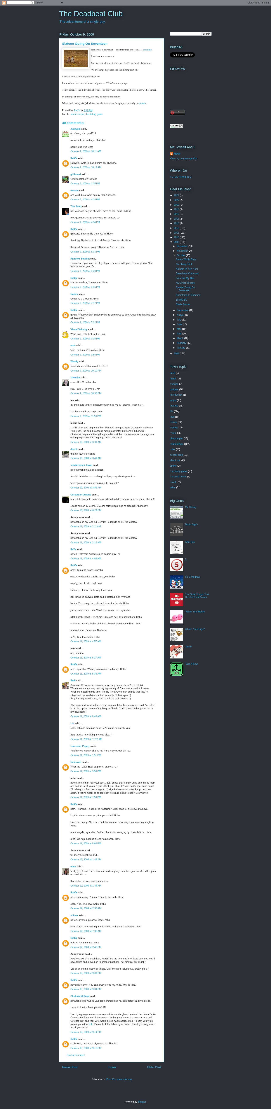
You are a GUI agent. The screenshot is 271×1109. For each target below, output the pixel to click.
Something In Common (188, 295)
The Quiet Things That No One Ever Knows (197, 596)
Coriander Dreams (80, 494)
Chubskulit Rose (79, 996)
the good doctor (178, 476)
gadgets (174, 389)
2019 (177, 204)
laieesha (75, 377)
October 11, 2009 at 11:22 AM (86, 739)
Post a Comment (76, 1055)
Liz (72, 723)
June (180, 324)
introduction (176, 394)
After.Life (190, 542)
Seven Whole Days (186, 259)
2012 (177, 228)
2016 (177, 214)
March (180, 338)
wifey (173, 487)
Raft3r (73, 158)
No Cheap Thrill (184, 264)
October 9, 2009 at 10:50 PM (85, 393)
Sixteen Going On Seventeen (185, 289)
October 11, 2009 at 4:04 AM (85, 558)
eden (73, 866)
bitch (172, 373)
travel (173, 482)
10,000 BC (181, 299)
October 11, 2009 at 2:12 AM (85, 542)
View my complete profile (183, 158)
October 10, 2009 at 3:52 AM (85, 487)
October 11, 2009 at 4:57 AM (85, 641)
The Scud (75, 206)
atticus (74, 915)
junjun (173, 400)
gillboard (75, 174)
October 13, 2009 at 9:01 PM (85, 973)
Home (112, 1067)
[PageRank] (176, 127)
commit (142, 103)
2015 (177, 218)
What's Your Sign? (195, 629)
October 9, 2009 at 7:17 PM (85, 303)
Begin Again (191, 524)
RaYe (73, 549)
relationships (77, 114)
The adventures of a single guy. (83, 21)
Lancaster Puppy (80, 746)
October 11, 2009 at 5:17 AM (85, 657)
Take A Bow (191, 664)
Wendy (74, 361)
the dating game (94, 114)
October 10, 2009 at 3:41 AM (85, 458)
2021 (177, 195)
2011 (177, 232)
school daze (176, 454)
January (181, 347)
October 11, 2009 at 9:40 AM (85, 716)
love (172, 416)
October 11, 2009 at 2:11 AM (85, 526)
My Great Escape (185, 282)
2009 (177, 242)
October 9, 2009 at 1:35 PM (85, 183)
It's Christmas (192, 576)
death (173, 378)
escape (74, 190)
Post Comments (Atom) (119, 1079)
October (181, 255)
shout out (175, 460)
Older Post (154, 1067)
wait (72, 345)
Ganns (74, 294)
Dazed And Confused (187, 273)
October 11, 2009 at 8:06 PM (85, 843)
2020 (177, 200)
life (171, 411)
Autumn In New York (187, 268)
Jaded (188, 646)
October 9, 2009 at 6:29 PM (85, 271)
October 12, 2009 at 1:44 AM (85, 885)
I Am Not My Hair (185, 278)
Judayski (75, 128)
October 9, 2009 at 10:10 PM (85, 370)
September (183, 310)
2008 (177, 353)
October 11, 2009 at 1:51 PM (85, 755)
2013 (177, 223)
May (179, 328)
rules (172, 449)
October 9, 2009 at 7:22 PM (85, 322)
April (179, 333)
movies (174, 427)
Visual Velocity (78, 329)
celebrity (147, 49)
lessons (174, 405)
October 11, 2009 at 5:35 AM (85, 673)
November (182, 250)
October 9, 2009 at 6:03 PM (85, 251)
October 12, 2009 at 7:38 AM (85, 931)
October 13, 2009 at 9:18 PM (85, 1048)
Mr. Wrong (190, 507)
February (182, 342)
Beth (73, 680)
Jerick (73, 449)
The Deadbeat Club (91, 14)
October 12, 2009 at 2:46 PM (85, 947)
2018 (177, 209)
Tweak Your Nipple (195, 611)
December (182, 246)
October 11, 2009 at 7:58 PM (85, 797)
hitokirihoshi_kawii (81, 465)
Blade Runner (183, 304)
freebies (174, 384)
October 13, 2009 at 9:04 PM (85, 989)
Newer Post (69, 1067)
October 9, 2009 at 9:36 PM (85, 338)
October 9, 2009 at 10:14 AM (85, 167)
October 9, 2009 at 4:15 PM (85, 199)
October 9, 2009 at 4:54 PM (85, 222)
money (173, 422)
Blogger (142, 1101)
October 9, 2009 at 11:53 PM (85, 416)
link (91, 1024)
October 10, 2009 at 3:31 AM (85, 442)
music (173, 433)
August (181, 314)
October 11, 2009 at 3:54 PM (85, 771)
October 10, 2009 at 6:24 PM (85, 510)
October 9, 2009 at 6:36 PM (85, 287)
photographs (176, 438)
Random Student (80, 258)
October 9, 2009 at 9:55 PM (85, 354)
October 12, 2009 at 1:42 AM (85, 859)
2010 (177, 237)
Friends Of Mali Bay (180, 177)
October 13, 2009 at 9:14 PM (85, 1032)
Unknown (75, 762)
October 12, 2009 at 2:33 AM (85, 908)
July (179, 319)
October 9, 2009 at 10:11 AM (85, 151)
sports (173, 465)
